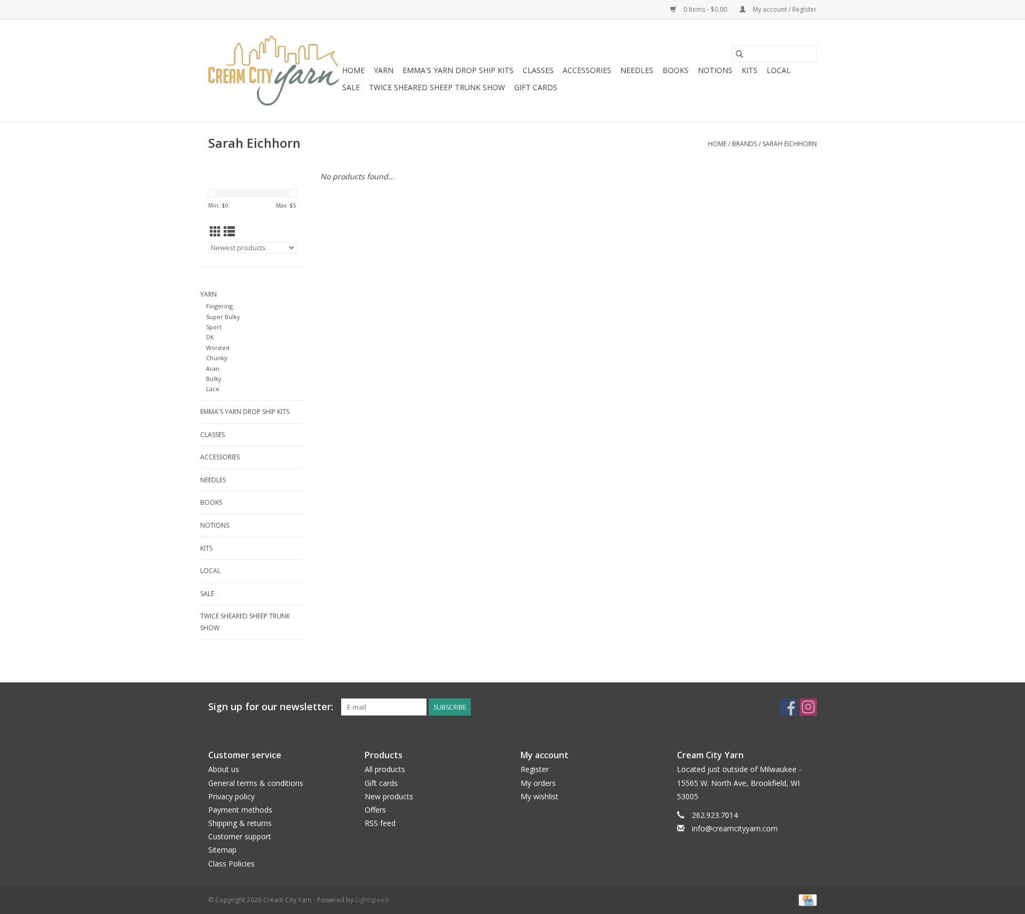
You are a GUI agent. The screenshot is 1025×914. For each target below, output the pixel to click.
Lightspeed (372, 899)
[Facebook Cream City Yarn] (789, 707)
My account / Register (784, 9)
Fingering (219, 306)
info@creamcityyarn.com (735, 828)
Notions (715, 70)
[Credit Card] (806, 899)
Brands (744, 143)
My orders (538, 783)
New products (389, 796)
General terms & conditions (255, 783)
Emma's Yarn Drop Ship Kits (458, 70)
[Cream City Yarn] (273, 71)
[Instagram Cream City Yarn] (808, 707)
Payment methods (240, 810)
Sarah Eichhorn (789, 143)
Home (353, 70)
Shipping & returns (240, 823)
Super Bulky (223, 317)
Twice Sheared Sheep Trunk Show (437, 87)
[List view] (229, 231)
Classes (538, 70)
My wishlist (539, 796)
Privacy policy (231, 796)
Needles (636, 70)
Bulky (213, 379)
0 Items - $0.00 (705, 9)
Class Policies (231, 864)
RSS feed (380, 823)
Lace (212, 389)
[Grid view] (215, 231)
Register (535, 769)
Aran (212, 368)
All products (385, 769)
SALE (351, 87)
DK (210, 337)
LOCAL (779, 70)
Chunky (216, 358)
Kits (750, 70)
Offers (375, 810)
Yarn (383, 70)
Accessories (587, 70)
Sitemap (222, 850)
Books (676, 70)
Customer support (239, 836)
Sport (214, 327)
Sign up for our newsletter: (270, 706)
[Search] (739, 53)
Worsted (218, 348)
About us (223, 769)
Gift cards (535, 87)
